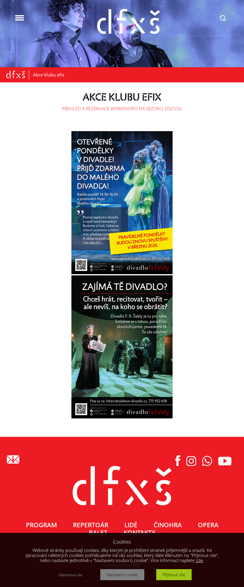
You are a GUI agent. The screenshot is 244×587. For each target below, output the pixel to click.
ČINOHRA (168, 525)
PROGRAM (41, 525)
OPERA (208, 525)
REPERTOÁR (90, 525)
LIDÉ (130, 525)
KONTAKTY (139, 532)
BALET (98, 532)
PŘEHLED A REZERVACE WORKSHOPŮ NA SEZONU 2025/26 (122, 109)
